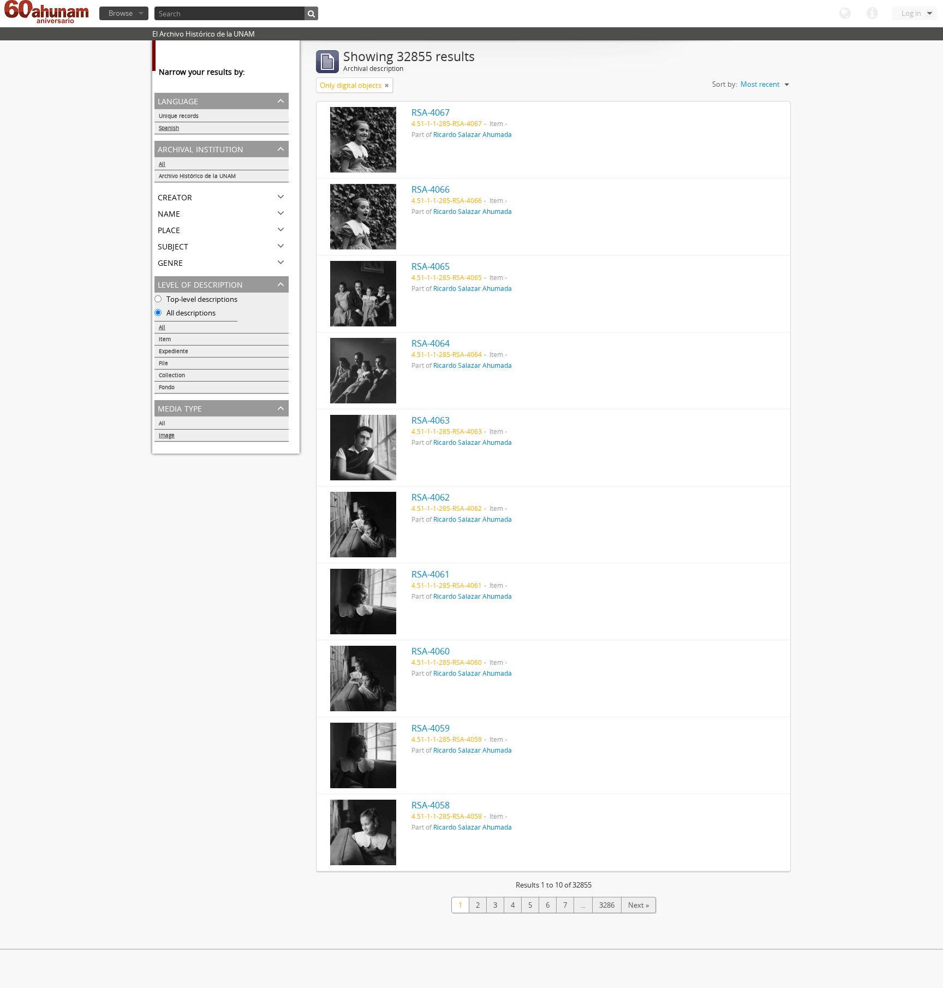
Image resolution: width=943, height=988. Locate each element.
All (162, 164)
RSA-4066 (430, 189)
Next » (638, 905)
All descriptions (190, 313)
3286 (606, 905)
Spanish (169, 128)
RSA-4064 (430, 343)
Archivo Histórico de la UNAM (197, 176)
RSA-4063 (430, 420)
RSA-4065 (430, 266)
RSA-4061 (430, 574)
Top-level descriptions (201, 299)
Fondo (167, 387)
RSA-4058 (430, 805)
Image (167, 435)
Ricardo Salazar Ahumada (472, 134)
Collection (172, 375)
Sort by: (724, 84)
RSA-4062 (430, 497)
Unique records (179, 116)
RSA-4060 (430, 651)
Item (165, 339)
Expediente (173, 351)
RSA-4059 (430, 728)
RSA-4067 (430, 112)
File (163, 363)
